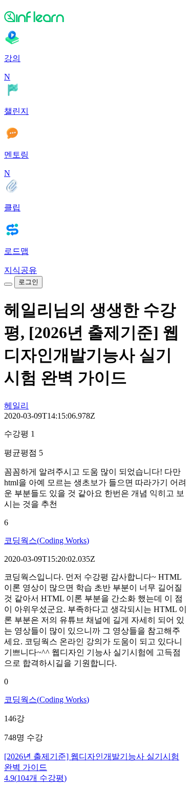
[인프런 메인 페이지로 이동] (96, 16)
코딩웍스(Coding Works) (46, 540)
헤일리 (16, 405)
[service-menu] (8, 284)
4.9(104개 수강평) (35, 778)
